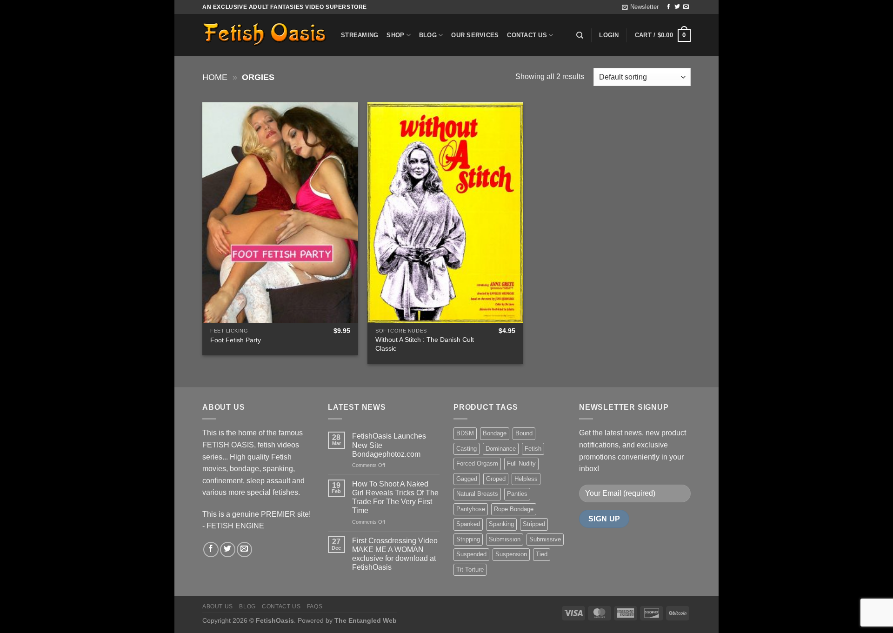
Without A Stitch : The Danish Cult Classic (424, 344)
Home (214, 77)
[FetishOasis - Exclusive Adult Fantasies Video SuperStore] (264, 35)
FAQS (314, 606)
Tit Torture (470, 569)
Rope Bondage (513, 509)
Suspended (471, 554)
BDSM (465, 433)
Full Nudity (521, 463)
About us (217, 606)
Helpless (526, 478)
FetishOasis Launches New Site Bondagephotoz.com (389, 445)
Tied (541, 554)
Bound (524, 433)
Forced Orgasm (477, 463)
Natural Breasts (477, 493)
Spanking (501, 523)
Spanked (468, 523)
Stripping (468, 539)
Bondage (494, 433)
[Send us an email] (686, 7)
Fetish (533, 448)
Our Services (475, 35)
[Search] (579, 35)
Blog (428, 35)
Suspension (511, 554)
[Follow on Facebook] (668, 7)
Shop (395, 35)
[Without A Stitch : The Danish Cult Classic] (445, 212)
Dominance (501, 448)
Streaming (359, 35)
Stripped (534, 523)
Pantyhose (470, 509)
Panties (517, 493)
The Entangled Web (365, 620)
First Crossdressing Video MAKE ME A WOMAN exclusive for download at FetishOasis (395, 554)
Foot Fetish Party (235, 340)
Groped (496, 478)
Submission (504, 539)
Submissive (545, 539)
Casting (466, 448)
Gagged (466, 478)
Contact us (527, 35)
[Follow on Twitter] (677, 7)
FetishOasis (275, 620)
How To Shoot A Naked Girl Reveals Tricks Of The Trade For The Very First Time (395, 497)
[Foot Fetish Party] (280, 212)
